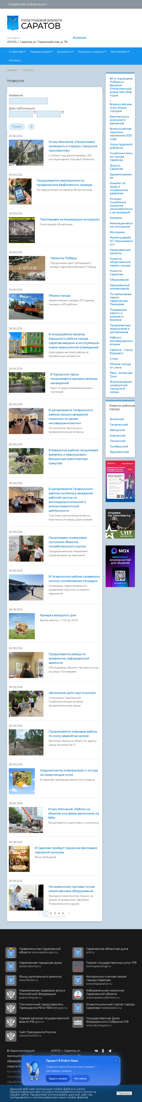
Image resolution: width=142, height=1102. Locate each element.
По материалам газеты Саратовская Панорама (120, 299)
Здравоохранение (121, 176)
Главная (12, 70)
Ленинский (117, 441)
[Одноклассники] (103, 1050)
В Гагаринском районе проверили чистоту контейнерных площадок (74, 579)
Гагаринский (119, 424)
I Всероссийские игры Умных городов (121, 106)
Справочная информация (27, 4)
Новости (28, 70)
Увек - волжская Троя (121, 374)
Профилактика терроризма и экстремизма (120, 329)
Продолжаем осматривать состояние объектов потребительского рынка (68, 542)
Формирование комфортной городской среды (121, 387)
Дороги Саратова (116, 167)
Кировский (117, 435)
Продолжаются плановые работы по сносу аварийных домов (73, 734)
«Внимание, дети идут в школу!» (72, 693)
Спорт (114, 358)
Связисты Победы (63, 258)
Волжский (117, 419)
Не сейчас (80, 1078)
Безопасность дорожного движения (119, 120)
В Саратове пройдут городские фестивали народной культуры (66, 850)
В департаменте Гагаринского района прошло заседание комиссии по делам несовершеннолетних (71, 417)
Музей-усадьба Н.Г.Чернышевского (121, 241)
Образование (119, 279)
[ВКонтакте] (97, 1050)
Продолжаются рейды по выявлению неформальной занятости (69, 658)
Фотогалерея (119, 51)
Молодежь (117, 232)
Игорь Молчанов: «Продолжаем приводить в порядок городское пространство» (73, 146)
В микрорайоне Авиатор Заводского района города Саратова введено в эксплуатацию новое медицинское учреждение (74, 341)
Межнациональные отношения (121, 225)
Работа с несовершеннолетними (121, 341)
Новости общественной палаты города (120, 262)
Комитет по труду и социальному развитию (119, 188)
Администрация (40, 51)
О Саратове (16, 51)
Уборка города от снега (120, 365)
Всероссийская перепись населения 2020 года (121, 134)
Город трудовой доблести (121, 146)
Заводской (117, 430)
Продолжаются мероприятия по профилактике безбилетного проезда (64, 183)
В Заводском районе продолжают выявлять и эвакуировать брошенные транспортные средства (73, 457)
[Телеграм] (110, 1050)
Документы (64, 51)
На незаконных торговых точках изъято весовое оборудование (72, 889)
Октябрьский (119, 446)
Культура (116, 217)
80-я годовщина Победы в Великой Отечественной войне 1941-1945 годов (121, 87)
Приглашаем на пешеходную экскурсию (70, 219)
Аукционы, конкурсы (91, 51)
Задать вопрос (58, 1078)
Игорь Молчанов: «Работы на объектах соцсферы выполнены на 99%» (73, 813)
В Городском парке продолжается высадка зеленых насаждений (73, 379)
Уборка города (59, 295)
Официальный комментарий (120, 287)
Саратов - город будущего (121, 351)
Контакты (15, 60)
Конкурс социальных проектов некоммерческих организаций (121, 205)
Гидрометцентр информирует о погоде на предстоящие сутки (69, 772)
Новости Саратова (116, 272)
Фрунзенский (119, 451)
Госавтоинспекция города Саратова (121, 157)
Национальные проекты (120, 251)
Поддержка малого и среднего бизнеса (118, 315)
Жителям (79, 37)
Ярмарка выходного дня (58, 615)
